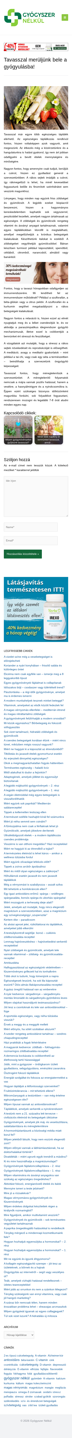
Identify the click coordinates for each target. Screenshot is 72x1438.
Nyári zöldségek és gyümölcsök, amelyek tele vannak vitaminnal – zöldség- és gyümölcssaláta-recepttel (33, 954)
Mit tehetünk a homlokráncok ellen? (25, 889)
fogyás (8, 1373)
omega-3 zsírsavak (29, 1392)
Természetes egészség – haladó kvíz (26, 767)
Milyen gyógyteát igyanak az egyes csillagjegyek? (34, 1311)
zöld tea (32, 1405)
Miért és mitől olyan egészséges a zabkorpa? (31, 871)
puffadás (8, 1396)
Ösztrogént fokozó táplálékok (21, 1073)
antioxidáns (12, 1360)
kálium (20, 1383)
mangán (49, 1387)
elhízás (34, 1369)
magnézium (36, 1387)
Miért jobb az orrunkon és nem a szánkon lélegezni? (35, 1289)
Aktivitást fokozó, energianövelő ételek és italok (32, 1183)
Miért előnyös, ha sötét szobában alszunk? (30, 1029)
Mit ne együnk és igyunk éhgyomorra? (27, 1259)
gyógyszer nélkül (17, 1378)
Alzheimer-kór (55, 1355)
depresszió (59, 1364)
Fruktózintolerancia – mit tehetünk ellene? (29, 1090)
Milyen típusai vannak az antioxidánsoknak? (30, 1104)
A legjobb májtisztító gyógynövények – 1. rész (31, 790)
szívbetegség (12, 1405)
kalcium (60, 1378)
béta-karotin (27, 1360)
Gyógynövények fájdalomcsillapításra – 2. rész (32, 1166)
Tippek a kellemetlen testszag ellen (25, 812)
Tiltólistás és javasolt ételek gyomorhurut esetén (33, 753)
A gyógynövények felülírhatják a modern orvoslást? (35, 718)
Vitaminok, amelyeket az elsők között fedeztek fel (33, 705)
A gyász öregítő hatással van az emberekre (30, 989)
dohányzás (10, 1369)
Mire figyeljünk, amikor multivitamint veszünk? (31, 1215)
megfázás (60, 1387)
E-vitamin (23, 1369)
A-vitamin (40, 1355)
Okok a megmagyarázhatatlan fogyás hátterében (33, 763)
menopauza (10, 1392)
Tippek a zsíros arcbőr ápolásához (25, 866)
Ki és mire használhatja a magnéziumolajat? (30, 1161)
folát (29, 1373)
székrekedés (11, 1400)
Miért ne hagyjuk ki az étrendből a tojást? (29, 848)
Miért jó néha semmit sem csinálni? (25, 821)
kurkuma (9, 1383)
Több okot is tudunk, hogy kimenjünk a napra (31, 976)
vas (24, 1405)
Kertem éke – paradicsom (19, 919)
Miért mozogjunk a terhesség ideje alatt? (28, 902)
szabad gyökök (42, 1396)
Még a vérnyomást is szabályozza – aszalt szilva (33, 884)
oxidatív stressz (52, 1392)
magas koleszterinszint (38, 1383)
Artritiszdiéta (11, 962)
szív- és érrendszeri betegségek (38, 1401)
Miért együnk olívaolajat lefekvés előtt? (27, 861)
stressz (19, 1396)
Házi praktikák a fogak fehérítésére (25, 1042)
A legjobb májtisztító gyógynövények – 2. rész (31, 785)
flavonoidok (56, 1369)
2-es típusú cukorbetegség (18, 1355)
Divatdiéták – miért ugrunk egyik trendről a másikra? (35, 1156)
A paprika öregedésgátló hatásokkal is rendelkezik (34, 1228)
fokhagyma (19, 1373)
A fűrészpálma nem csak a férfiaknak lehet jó (31, 826)
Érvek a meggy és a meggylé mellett (26, 1024)
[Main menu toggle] (65, 17)
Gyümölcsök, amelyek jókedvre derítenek (29, 830)
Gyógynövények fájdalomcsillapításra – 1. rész (32, 1170)
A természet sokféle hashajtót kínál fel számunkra (34, 816)
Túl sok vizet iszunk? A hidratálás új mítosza (30, 1316)
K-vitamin (49, 1378)
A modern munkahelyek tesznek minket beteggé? (34, 700)
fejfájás (45, 1369)
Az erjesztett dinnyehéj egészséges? (26, 758)
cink (51, 1360)
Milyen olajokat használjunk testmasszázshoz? (32, 1002)
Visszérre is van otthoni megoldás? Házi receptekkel (35, 844)
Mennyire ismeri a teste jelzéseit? (24, 1188)
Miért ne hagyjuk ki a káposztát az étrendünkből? (33, 749)
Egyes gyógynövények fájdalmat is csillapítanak (32, 682)
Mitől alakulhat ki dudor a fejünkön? (25, 772)
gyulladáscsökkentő (45, 1373)
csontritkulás (11, 1364)
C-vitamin (42, 1360)
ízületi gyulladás (48, 1405)
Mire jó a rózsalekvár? (17, 1193)
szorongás (59, 1396)
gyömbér (36, 1378)
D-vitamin (45, 1364)
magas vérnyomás (15, 1387)
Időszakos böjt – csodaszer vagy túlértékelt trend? (34, 687)
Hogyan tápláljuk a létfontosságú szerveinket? (32, 1086)
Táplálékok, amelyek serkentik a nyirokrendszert (33, 1109)
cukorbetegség (29, 1364)
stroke (29, 1396)
